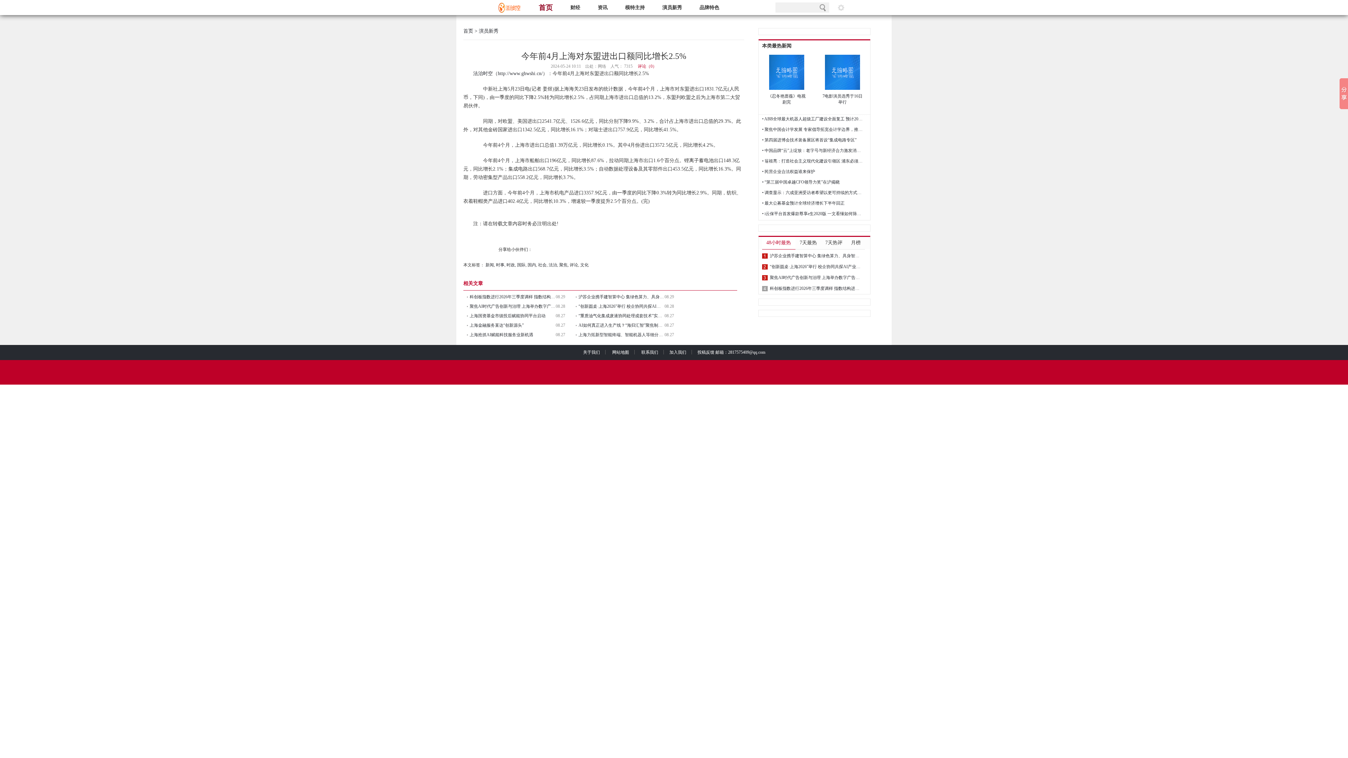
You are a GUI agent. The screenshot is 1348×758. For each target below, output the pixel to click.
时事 (500, 264)
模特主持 (635, 7)
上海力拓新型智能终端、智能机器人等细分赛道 (622, 334)
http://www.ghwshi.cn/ (520, 73)
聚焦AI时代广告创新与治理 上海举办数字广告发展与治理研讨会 (513, 306)
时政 (511, 264)
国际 (521, 264)
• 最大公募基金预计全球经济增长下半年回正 (803, 203)
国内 (532, 264)
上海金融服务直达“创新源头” (497, 325)
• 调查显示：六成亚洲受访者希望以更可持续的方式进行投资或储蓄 (813, 192)
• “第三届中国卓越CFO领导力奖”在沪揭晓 (801, 182)
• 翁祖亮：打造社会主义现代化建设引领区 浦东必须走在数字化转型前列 (813, 161)
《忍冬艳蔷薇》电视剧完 (787, 99)
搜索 (822, 7)
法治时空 (483, 73)
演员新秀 (672, 7)
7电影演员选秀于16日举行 (842, 99)
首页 (546, 7)
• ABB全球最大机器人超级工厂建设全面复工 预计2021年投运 (813, 119)
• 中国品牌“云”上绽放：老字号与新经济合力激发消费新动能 (813, 150)
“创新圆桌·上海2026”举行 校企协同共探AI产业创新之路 (622, 306)
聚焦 (563, 264)
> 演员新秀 (485, 31)
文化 (584, 264)
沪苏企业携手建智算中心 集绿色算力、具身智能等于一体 (622, 296)
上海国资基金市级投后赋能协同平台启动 (508, 315)
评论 (574, 264)
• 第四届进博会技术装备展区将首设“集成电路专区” (809, 140)
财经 (575, 7)
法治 (553, 264)
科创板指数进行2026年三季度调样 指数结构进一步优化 (513, 296)
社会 (542, 264)
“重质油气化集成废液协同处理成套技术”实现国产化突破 (622, 315)
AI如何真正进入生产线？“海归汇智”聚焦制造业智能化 (622, 325)
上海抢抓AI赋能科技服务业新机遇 (501, 334)
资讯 (603, 7)
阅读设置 (841, 7)
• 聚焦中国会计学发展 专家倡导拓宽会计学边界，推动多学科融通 (813, 129)
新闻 (489, 264)
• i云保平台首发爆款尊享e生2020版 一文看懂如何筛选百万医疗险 (813, 213)
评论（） (647, 66)
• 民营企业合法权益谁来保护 (788, 171)
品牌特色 (709, 7)
